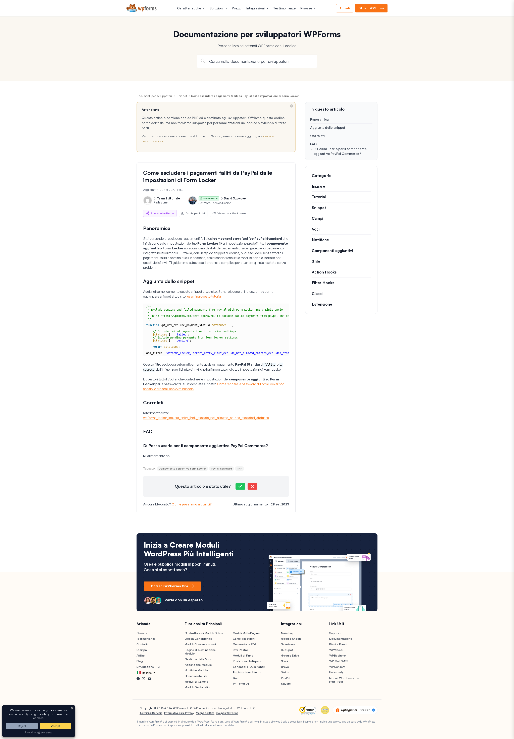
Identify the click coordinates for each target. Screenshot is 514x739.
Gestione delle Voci (198, 659)
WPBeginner (337, 655)
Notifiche (320, 240)
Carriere (142, 633)
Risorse (306, 8)
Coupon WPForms (227, 713)
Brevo (285, 666)
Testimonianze (284, 8)
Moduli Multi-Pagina (246, 633)
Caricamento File (196, 676)
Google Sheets (291, 638)
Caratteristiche (189, 8)
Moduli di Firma (243, 655)
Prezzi (237, 8)
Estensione (322, 304)
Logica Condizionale (198, 638)
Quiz (236, 678)
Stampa (142, 650)
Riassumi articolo (162, 213)
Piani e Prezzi (338, 644)
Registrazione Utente (247, 672)
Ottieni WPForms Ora (169, 586)
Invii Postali (240, 650)
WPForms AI (241, 683)
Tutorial (319, 197)
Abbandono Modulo (198, 664)
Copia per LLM (195, 213)
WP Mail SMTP (338, 661)
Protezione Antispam (247, 661)
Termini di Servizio (151, 713)
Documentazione (340, 638)
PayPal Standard (221, 468)
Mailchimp (287, 633)
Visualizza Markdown (231, 213)
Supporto (335, 633)
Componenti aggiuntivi (332, 250)
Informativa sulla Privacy (179, 713)
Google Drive (290, 655)
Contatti (142, 644)
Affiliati (141, 655)
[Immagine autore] (147, 200)
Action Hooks (324, 272)
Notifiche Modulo (196, 670)
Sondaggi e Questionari (249, 666)
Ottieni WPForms (371, 8)
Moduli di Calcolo (196, 681)
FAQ (313, 144)
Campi (317, 218)
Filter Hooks (323, 283)
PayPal (285, 678)
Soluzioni (216, 8)
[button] (240, 486)
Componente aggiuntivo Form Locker (182, 468)
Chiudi (291, 106)
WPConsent (337, 666)
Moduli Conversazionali (200, 644)
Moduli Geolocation (198, 687)
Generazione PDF (244, 644)
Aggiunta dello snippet (328, 128)
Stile (316, 261)
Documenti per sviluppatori (154, 96)
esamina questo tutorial (204, 296)
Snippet (182, 96)
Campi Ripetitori (244, 638)
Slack (284, 661)
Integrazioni (255, 8)
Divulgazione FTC (148, 666)
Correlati (317, 136)
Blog (140, 661)
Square (286, 683)
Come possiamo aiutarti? (192, 504)
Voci (316, 229)
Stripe (285, 672)
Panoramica (319, 119)
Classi (317, 293)
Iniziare (318, 186)
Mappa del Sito (205, 713)
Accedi (345, 8)
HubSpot (287, 650)
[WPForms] (141, 8)
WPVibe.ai (336, 650)
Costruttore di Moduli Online (204, 633)
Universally (336, 672)
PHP (239, 468)
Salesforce (288, 644)
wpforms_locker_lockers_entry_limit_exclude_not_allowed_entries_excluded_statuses (206, 418)
